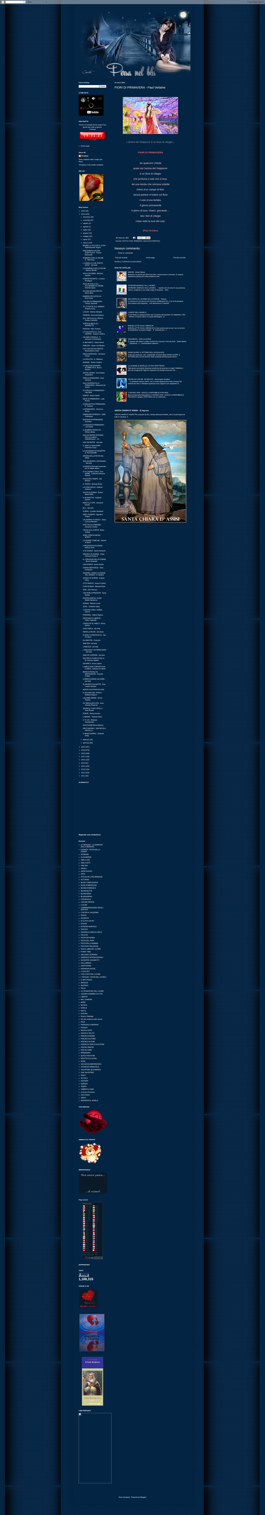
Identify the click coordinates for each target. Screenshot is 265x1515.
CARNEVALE (86, 899)
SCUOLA (84, 1078)
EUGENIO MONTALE (89, 927)
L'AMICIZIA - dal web (90, 647)
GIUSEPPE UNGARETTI (90, 960)
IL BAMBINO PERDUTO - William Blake (92, 431)
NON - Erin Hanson (90, 590)
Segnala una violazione (90, 835)
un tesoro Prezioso (88, 1092)
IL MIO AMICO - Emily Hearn (93, 342)
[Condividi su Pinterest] (149, 237)
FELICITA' (84, 935)
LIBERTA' (84, 997)
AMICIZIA (84, 866)
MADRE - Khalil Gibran (136, 272)
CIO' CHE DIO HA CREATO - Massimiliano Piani (93, 350)
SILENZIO (84, 1081)
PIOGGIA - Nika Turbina (91, 329)
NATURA (84, 1014)
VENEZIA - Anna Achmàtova (93, 315)
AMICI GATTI (85, 863)
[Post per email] (134, 238)
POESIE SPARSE (87, 1047)
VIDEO (83, 1098)
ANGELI (84, 868)
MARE (83, 1002)
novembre (87, 220)
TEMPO (84, 1086)
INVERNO (84, 985)
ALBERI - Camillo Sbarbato (93, 511)
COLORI (84, 905)
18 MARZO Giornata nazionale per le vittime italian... (94, 467)
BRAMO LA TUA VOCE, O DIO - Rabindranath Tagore (94, 246)
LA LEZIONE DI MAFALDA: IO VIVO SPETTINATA (146, 366)
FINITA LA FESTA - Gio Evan (93, 632)
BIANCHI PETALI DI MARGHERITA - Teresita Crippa (93, 674)
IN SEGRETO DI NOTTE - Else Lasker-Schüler (94, 685)
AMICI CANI (85, 860)
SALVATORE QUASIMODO (91, 1070)
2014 (83, 766)
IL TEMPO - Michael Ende (92, 484)
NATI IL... (84, 1011)
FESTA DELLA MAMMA (89, 943)
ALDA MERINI (86, 857)
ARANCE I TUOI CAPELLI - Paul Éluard (93, 709)
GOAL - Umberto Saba (91, 607)
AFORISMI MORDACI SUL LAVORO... (142, 286)
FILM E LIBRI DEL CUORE (91, 949)
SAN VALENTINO (87, 1072)
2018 (83, 753)
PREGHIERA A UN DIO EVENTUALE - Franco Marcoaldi (92, 253)
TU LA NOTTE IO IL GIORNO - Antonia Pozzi (94, 308)
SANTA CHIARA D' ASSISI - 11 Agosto (132, 410)
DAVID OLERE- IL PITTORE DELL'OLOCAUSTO (146, 352)
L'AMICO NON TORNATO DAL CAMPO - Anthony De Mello (94, 668)
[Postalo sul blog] (141, 237)
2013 (83, 769)
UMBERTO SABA (87, 1089)
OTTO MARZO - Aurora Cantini (94, 583)
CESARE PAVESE (87, 902)
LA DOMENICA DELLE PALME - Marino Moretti (94, 269)
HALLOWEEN (86, 963)
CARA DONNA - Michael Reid (94, 586)
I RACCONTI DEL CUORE (90, 974)
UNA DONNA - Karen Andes (93, 564)
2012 (83, 773)
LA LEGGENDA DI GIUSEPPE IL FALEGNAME (94, 452)
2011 (83, 776)
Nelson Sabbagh (87, 1016)
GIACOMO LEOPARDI (89, 955)
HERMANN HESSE (88, 969)
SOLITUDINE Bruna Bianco (93, 725)
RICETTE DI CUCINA (89, 1058)
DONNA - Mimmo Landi (91, 603)
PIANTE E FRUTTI (87, 1033)
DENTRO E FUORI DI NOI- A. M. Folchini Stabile (94, 659)
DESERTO (85, 918)
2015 (83, 763)
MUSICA (84, 1005)
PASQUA (84, 1028)
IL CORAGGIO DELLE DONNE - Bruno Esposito (94, 560)
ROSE (83, 1061)
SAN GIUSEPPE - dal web (92, 442)
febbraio (86, 740)
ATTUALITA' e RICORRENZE (91, 877)
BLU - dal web (88, 508)
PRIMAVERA (138, 241)
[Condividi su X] (143, 237)
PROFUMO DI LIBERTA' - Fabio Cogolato (92, 619)
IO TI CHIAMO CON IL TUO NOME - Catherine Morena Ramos (94, 474)
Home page (150, 258)
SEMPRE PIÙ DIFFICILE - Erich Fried (92, 297)
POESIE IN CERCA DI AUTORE (92, 1044)
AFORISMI (85, 854)
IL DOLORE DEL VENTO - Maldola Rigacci (92, 694)
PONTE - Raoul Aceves (91, 713)
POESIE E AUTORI (88, 1042)
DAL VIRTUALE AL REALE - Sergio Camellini (93, 319)
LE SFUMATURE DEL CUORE (92, 991)
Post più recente (121, 258)
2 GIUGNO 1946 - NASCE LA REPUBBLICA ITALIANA (148, 393)
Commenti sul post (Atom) (131, 262)
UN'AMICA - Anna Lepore (92, 664)
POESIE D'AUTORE (88, 1039)
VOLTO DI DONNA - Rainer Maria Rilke (93, 493)
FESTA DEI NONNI (88, 938)
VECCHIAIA (85, 1095)
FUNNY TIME (86, 952)
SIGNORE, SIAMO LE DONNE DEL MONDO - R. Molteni (94, 574)
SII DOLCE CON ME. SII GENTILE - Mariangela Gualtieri (149, 379)
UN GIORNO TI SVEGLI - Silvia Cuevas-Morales (94, 521)
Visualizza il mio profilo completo (91, 165)
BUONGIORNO (86, 897)
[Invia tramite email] (138, 237)
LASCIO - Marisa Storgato (92, 312)
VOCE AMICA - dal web (91, 629)
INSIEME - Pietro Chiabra (92, 362)
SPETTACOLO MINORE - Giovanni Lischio (92, 526)
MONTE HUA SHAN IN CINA (93, 690)
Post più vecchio (179, 258)
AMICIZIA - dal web (90, 643)
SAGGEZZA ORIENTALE (151, 241)
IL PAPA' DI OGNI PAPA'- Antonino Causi (92, 447)
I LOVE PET (85, 971)
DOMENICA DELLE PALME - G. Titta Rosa (93, 259)
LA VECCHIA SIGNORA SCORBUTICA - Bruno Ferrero (92, 368)
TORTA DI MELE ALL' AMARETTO (91, 324)
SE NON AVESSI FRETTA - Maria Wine (93, 292)
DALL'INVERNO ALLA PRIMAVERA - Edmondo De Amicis (94, 385)
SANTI (83, 1075)
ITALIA (83, 988)
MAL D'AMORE (86, 1000)
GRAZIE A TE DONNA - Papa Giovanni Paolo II (93, 555)
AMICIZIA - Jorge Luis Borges (94, 346)
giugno (86, 233)
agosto (86, 227)
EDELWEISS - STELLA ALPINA (139, 339)
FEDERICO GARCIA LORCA (91, 932)
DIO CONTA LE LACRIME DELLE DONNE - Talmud (147, 299)
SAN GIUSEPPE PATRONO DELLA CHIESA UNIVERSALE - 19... (93, 437)
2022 (83, 211)
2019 (83, 750)
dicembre (87, 217)
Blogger (143, 1497)
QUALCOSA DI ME (88, 1056)
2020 (83, 747)
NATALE (84, 1008)
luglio (85, 230)
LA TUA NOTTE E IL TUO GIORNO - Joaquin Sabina (94, 333)
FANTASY (84, 929)
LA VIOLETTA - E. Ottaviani (93, 359)
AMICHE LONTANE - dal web (94, 655)
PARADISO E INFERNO (90, 1025)
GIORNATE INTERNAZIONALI (92, 957)
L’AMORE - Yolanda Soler (92, 717)
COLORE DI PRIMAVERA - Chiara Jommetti (93, 302)
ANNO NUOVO (86, 871)
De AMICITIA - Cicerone (91, 640)
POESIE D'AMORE (88, 1036)
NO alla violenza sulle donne (91, 1019)
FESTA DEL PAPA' (87, 941)
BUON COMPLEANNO (89, 883)
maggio (86, 236)
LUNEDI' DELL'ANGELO (137, 312)
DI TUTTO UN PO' (87, 921)
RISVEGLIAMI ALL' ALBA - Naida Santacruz (92, 599)
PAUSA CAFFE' (86, 1030)
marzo (85, 243)
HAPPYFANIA (86, 966)
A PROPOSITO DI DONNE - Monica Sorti (93, 547)
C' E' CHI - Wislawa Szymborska (90, 721)
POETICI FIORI (127, 241)
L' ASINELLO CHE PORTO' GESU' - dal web (93, 264)
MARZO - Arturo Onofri (91, 396)
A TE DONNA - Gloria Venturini (94, 551)
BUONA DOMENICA (88, 888)
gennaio (86, 743)
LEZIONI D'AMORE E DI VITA (92, 994)
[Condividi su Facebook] (146, 237)
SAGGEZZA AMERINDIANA (91, 1064)
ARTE (83, 874)
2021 (83, 214)
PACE (83, 1022)
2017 (83, 757)
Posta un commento (125, 253)
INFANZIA (84, 983)
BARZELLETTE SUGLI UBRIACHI (140, 326)
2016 (83, 760)
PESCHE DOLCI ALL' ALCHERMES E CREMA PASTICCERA (93, 286)
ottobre (86, 223)
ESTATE (84, 924)
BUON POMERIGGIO (89, 885)
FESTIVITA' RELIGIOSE (89, 946)
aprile (85, 239)
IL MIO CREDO (86, 980)
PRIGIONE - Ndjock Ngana (93, 615)
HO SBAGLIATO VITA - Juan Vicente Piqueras (93, 704)
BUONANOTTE (86, 891)
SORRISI (84, 1084)
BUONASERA (86, 894)
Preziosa (84, 156)
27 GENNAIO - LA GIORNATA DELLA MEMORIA (92, 846)
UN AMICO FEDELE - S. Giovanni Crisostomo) (92, 338)
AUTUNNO (85, 880)
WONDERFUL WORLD (89, 1101)
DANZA (83, 915)
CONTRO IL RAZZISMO (90, 913)
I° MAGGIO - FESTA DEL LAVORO (93, 977)
